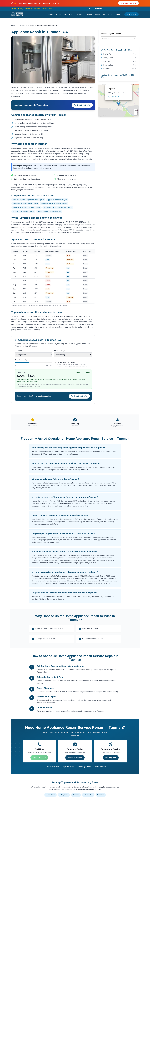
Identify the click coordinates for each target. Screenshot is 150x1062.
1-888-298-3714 (129, 3)
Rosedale (100, 795)
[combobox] (102, 38)
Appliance (18, 351)
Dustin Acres (50, 795)
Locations (79, 14)
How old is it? (22, 360)
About (58, 14)
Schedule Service (75, 758)
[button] (118, 103)
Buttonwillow (88, 795)
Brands (89, 14)
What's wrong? (59, 351)
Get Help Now (110, 758)
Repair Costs (100, 14)
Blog (110, 14)
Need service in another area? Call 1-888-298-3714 (117, 76)
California (22, 25)
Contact (118, 14)
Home (50, 14)
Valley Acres (63, 795)
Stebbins (76, 795)
